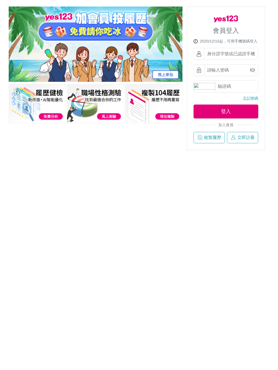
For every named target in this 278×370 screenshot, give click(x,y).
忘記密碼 (250, 98)
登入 (226, 111)
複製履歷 (212, 137)
